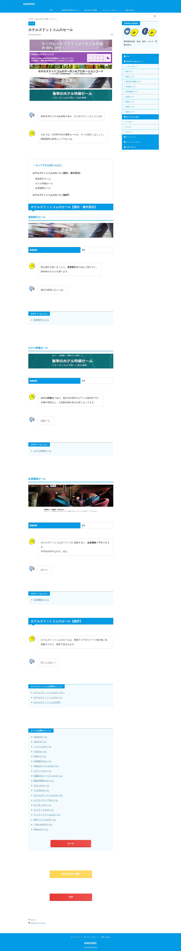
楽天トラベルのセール (45, 819)
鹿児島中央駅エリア (133, 81)
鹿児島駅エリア (132, 92)
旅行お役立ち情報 (90, 10)
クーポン (129, 122)
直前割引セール (43, 178)
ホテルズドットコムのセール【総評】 (51, 195)
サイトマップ (131, 137)
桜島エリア (130, 112)
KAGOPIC (29, 4)
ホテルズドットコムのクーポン (49, 692)
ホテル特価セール (44, 183)
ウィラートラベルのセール (47, 814)
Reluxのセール (41, 829)
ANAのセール (40, 737)
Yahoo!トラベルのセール (46, 766)
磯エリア (129, 71)
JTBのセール (40, 751)
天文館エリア (131, 86)
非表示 (58, 165)
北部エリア (130, 97)
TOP (51, 10)
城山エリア (130, 76)
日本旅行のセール (42, 761)
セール (70, 843)
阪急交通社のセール (44, 780)
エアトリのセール (42, 771)
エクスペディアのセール (46, 800)
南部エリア (130, 107)
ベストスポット (132, 66)
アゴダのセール (41, 790)
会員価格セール (43, 188)
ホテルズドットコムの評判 (47, 702)
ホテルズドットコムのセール (48, 697)
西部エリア (130, 102)
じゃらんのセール (42, 746)
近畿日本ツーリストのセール (48, 776)
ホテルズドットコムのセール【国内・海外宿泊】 (57, 173)
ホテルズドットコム (38, 923)
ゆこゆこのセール (42, 805)
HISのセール (40, 756)
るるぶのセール (41, 785)
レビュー (129, 132)
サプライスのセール (44, 810)
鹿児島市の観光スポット (71, 10)
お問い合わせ (130, 10)
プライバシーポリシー (110, 10)
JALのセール (40, 741)
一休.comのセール (43, 824)
